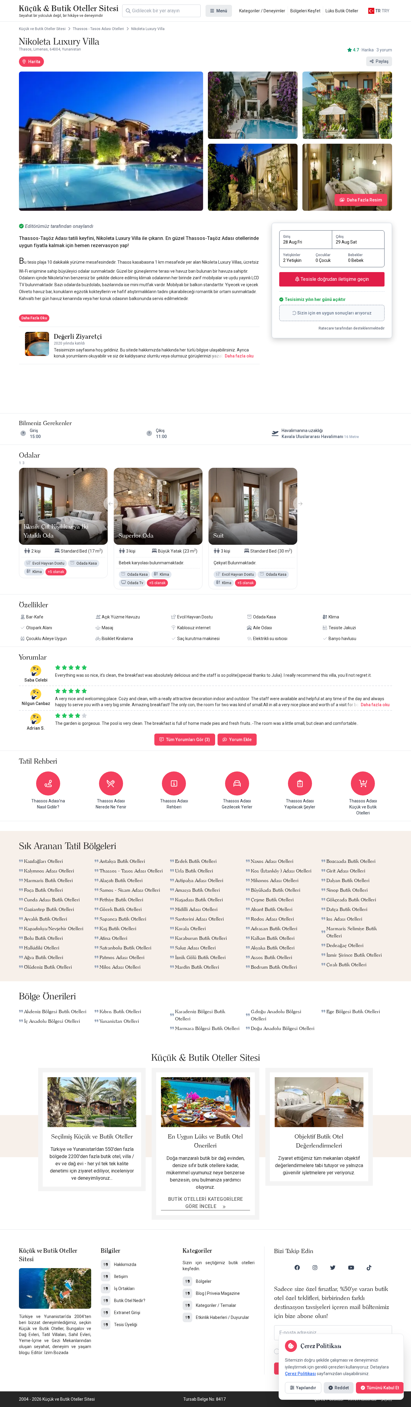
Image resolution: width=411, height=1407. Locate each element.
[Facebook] (297, 1267)
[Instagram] (315, 1267)
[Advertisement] (139, 382)
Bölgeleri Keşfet (305, 10)
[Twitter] (333, 1267)
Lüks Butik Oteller (342, 10)
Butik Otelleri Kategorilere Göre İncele (205, 1202)
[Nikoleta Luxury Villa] (111, 141)
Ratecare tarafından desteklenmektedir (352, 328)
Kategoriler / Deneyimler (262, 10)
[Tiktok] (369, 1267)
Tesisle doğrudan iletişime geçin (334, 279)
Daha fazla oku (239, 356)
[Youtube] (351, 1267)
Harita (34, 61)
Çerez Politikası (300, 1373)
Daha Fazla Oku (34, 318)
